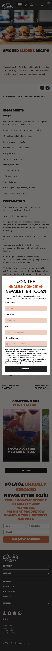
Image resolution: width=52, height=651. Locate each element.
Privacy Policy (27, 363)
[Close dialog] (48, 278)
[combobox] (9, 343)
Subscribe (26, 369)
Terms (36, 363)
